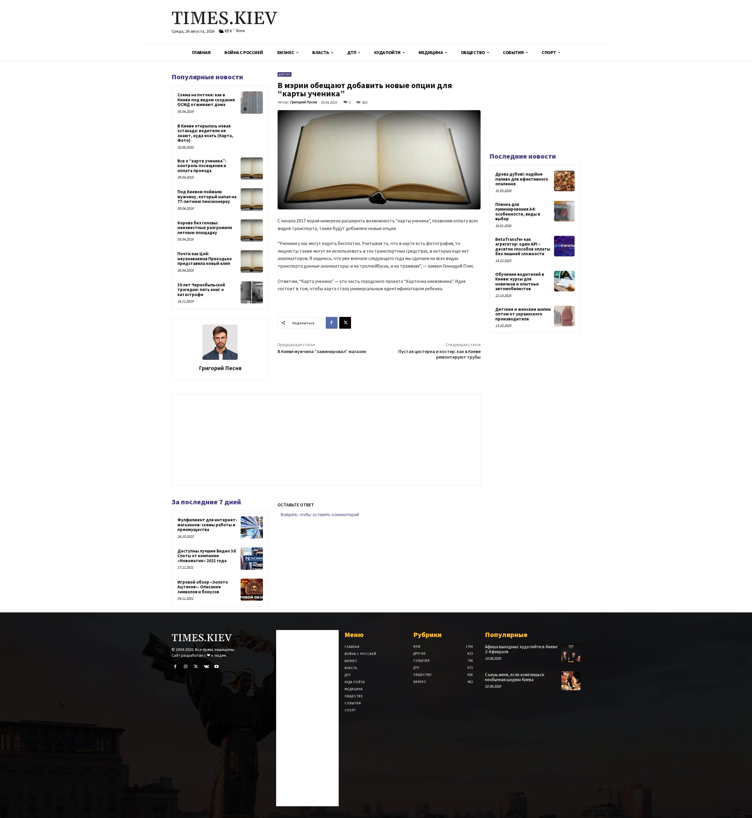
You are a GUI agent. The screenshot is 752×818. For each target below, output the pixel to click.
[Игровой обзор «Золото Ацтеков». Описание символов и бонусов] (252, 590)
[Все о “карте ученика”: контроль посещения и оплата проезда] (252, 168)
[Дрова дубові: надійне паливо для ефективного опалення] (564, 181)
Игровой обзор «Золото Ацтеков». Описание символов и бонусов (202, 586)
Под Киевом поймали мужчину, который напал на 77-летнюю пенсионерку (206, 196)
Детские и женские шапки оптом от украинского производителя (523, 314)
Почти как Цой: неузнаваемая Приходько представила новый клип (204, 258)
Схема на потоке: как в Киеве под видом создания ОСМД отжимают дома (206, 99)
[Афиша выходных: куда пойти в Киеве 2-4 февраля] (570, 652)
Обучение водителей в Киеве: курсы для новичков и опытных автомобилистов (519, 281)
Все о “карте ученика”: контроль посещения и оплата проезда (201, 165)
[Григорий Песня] (220, 342)
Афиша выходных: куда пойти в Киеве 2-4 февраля (521, 649)
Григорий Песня (220, 368)
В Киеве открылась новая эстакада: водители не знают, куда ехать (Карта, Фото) (205, 133)
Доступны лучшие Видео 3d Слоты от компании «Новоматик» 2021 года (206, 555)
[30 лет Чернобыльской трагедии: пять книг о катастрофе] (252, 292)
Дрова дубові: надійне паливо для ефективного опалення (521, 179)
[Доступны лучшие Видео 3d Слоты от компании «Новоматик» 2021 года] (252, 558)
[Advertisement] (445, 22)
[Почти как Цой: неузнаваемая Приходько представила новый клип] (252, 261)
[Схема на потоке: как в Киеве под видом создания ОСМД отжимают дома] (252, 102)
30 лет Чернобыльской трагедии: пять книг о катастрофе (201, 289)
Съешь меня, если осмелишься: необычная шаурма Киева (515, 677)
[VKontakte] (206, 666)
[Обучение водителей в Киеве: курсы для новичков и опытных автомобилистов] (564, 281)
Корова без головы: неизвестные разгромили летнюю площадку (204, 227)
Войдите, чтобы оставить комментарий (320, 514)
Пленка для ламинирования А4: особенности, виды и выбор (517, 211)
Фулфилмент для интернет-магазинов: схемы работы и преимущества (207, 524)
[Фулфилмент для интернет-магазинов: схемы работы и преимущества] (252, 527)
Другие (284, 74)
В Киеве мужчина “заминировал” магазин (322, 351)
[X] (345, 323)
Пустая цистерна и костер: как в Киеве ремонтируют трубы (439, 354)
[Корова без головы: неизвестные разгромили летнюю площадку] (252, 230)
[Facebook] (332, 323)
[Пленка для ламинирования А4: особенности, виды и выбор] (564, 211)
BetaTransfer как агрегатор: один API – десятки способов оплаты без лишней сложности (522, 246)
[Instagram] (185, 666)
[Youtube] (216, 666)
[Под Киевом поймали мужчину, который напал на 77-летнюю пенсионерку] (252, 199)
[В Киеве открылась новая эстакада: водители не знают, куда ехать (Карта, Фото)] (252, 133)
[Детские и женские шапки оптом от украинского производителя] (564, 316)
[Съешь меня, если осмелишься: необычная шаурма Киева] (570, 680)
